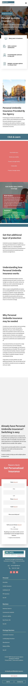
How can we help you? (14, 514)
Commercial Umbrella (8, 612)
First (14, 489)
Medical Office (6, 646)
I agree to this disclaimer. (14, 537)
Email (14, 506)
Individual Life (6, 590)
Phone (14, 499)
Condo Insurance (7, 586)
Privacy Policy (8, 660)
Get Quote (14, 676)
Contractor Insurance (8, 634)
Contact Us (20, 681)
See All (4, 597)
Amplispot (17, 658)
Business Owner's (7, 608)
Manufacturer (6, 642)
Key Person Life (6, 620)
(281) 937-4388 (15, 568)
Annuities (5, 582)
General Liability (7, 616)
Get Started (5, 31)
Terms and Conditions (18, 660)
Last (14, 495)
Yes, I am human (14, 529)
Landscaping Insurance (8, 638)
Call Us (8, 681)
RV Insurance (6, 594)
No (14, 527)
